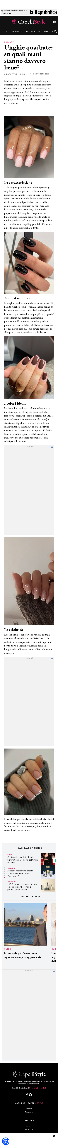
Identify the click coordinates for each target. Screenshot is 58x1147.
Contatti (29, 1109)
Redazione (29, 1112)
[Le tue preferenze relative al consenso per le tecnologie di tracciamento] (55, 860)
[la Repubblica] (43, 12)
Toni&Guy (11, 868)
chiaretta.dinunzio (15, 74)
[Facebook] (51, 22)
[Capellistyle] (28, 22)
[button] (4, 867)
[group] (5, 31)
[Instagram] (54, 22)
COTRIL (10, 855)
